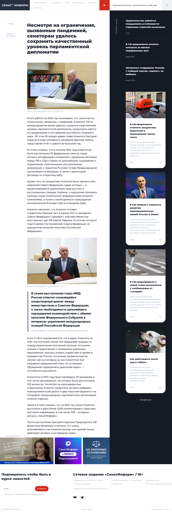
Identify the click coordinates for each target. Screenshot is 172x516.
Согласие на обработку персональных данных (24, 494)
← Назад (10, 24)
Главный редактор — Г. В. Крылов (126, 480)
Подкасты (92, 2)
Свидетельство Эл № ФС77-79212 (87, 480)
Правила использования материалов (90, 489)
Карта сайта (86, 509)
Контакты (37, 8)
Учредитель (116, 484)
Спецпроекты (56, 2)
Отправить (41, 489)
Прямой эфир (79, 2)
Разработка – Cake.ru (161, 509)
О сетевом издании (82, 484)
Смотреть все (145, 400)
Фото (67, 2)
